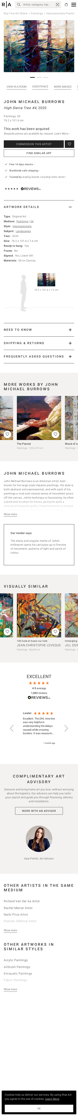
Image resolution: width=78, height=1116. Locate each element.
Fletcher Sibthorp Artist (20, 921)
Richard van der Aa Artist (22, 901)
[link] (57, 4)
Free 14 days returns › (21, 164)
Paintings (37, 13)
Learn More (52, 1098)
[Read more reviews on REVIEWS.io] (39, 698)
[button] (73, 4)
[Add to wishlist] (69, 144)
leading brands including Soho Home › (44, 177)
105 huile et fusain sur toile (32, 641)
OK (39, 1108)
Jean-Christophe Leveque (39, 645)
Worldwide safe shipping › (24, 170)
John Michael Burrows (34, 101)
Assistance (15, 86)
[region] (39, 728)
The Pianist (24, 443)
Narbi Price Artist (16, 914)
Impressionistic (22, 226)
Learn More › (62, 133)
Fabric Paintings (15, 980)
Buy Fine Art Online (16, 13)
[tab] (39, 207)
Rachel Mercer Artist (18, 908)
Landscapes (23, 231)
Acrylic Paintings (16, 960)
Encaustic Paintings (18, 973)
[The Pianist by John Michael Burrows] (39, 418)
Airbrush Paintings (17, 967)
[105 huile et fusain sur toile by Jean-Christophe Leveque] (39, 615)
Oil (32, 221)
